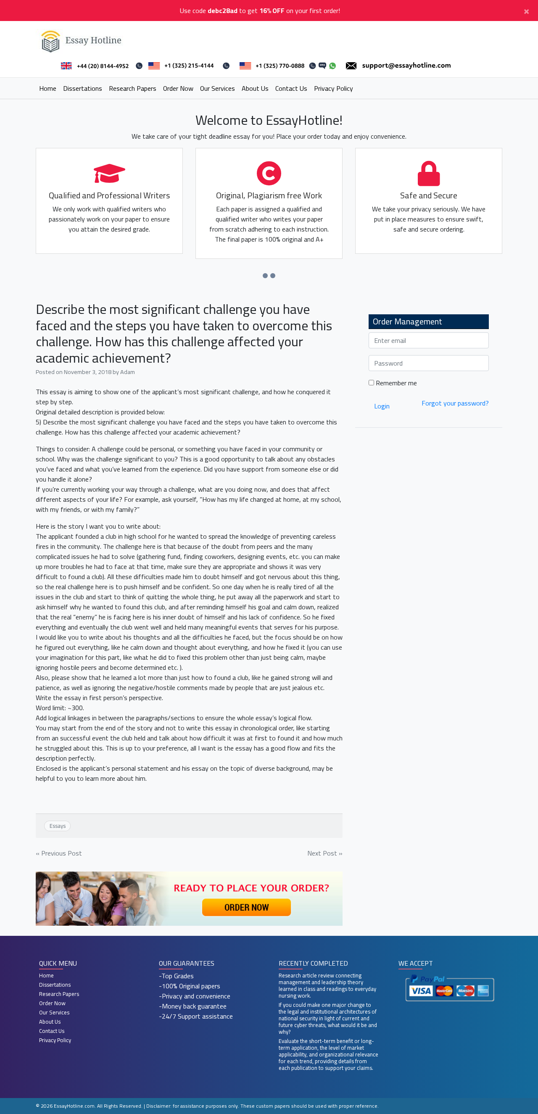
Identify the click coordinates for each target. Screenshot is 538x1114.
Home (47, 88)
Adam (127, 371)
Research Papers (132, 88)
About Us (255, 88)
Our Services (217, 88)
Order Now (178, 88)
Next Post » (325, 853)
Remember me (395, 383)
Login (382, 406)
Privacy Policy (333, 88)
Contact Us (291, 88)
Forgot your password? (455, 403)
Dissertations (82, 88)
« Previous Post (59, 853)
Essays (58, 826)
